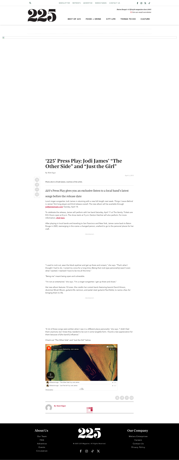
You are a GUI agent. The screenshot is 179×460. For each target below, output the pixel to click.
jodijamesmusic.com (54, 207)
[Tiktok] (149, 3)
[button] (40, 3)
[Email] (37, 194)
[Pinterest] (37, 189)
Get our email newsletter (141, 12)
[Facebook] (137, 3)
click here (60, 218)
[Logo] (43, 15)
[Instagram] (141, 3)
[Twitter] (145, 3)
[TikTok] (92, 451)
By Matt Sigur (60, 405)
